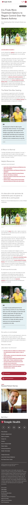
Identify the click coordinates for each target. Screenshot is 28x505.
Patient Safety (4, 446)
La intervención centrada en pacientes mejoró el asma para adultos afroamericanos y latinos (14, 366)
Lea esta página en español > (7, 49)
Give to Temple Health (6, 443)
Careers (3, 441)
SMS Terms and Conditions (6, 500)
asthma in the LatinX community (15, 76)
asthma (12, 52)
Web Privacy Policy (5, 498)
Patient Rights (4, 489)
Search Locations (5, 436)
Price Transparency (5, 502)
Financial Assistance (6, 448)
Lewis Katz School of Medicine (8, 457)
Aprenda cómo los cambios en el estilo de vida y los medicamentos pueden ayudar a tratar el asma (14, 352)
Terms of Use (3, 487)
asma (10, 231)
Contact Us (3, 439)
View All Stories (23, 6)
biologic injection (20, 99)
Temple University (5, 454)
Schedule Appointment (6, 434)
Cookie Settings (4, 494)
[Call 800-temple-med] (22, 2)
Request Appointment (9, 378)
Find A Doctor (7, 373)
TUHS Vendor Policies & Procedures (8, 496)
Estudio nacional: (7, 364)
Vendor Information (5, 451)
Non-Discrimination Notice (6, 493)
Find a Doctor (4, 431)
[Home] (14, 422)
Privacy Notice (4, 491)
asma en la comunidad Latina (20, 257)
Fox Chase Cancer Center (7, 459)
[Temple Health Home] (6, 2)
